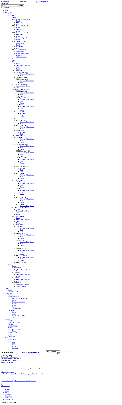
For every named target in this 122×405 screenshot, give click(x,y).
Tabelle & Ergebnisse (22, 53)
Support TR (8, 397)
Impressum (8, 394)
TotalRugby (12, 336)
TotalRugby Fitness (14, 322)
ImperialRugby (15, 374)
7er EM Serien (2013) (18, 180)
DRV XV (11, 15)
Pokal (14, 346)
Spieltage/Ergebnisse (22, 38)
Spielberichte (20, 34)
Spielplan (22, 113)
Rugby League (12, 332)
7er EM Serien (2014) (18, 135)
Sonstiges (7, 319)
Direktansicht (29, 352)
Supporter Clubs (13, 291)
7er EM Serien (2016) (18, 70)
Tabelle (18, 21)
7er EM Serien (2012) (18, 224)
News (10, 14)
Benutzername (5, 1)
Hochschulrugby (13, 326)
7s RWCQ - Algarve (18, 216)
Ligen (6, 288)
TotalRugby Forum (6, 359)
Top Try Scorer (16, 308)
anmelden (7, 357)
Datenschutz (8, 396)
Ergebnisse (19, 46)
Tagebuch (19, 55)
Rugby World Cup (14, 296)
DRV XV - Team (21, 57)
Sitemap (7, 391)
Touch (10, 334)
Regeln (36, 352)
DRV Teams (8, 12)
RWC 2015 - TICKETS (19, 298)
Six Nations (11, 310)
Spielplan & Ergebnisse (23, 65)
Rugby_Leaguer (26, 374)
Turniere (10, 324)
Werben (7, 392)
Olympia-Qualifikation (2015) (21, 89)
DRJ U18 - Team (21, 286)
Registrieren (45, 1)
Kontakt (7, 389)
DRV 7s (10, 58)
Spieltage (19, 22)
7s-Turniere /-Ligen (14, 329)
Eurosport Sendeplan (18, 302)
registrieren (16, 357)
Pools (17, 67)
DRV (13, 343)
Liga (13, 344)
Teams (18, 24)
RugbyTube (12, 339)
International (8, 293)
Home (6, 10)
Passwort (23, 1)
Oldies (10, 327)
